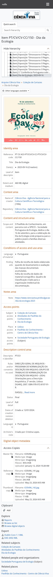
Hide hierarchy (12, 48)
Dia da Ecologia (25, 321)
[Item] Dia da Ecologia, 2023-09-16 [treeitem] (28, 75)
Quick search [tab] (10, 24)
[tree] (26, 64)
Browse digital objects (14, 526)
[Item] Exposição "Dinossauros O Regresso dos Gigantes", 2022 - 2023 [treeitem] (31, 54)
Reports (8, 520)
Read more (30, 392)
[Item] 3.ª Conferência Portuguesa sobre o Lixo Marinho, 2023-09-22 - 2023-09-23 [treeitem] (31, 72)
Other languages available (16, 91)
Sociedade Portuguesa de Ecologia (34, 337)
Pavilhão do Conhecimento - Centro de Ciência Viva (25, 573)
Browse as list (10, 523)
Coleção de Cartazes (32, 82)
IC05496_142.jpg (31, 487)
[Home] (5, 4)
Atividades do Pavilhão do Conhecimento (20, 549)
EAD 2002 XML (11, 538)
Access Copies (12, 448)
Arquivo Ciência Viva (10, 82)
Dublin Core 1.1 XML (13, 535)
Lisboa (21, 326)
